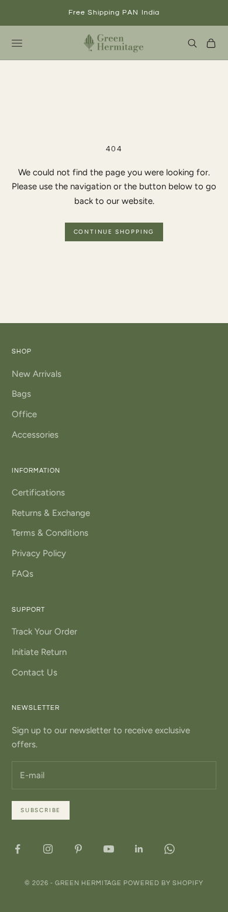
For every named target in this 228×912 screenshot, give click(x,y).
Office (24, 414)
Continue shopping (114, 231)
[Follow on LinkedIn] (139, 849)
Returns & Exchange (51, 513)
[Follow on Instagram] (48, 849)
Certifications (38, 492)
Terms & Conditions (50, 533)
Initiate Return (39, 652)
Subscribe (40, 810)
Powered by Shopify (163, 883)
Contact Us (34, 672)
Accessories (35, 434)
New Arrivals (36, 374)
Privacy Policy (39, 553)
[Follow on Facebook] (17, 849)
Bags (21, 394)
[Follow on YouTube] (109, 849)
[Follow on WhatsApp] (169, 849)
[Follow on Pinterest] (78, 849)
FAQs (22, 573)
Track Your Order (44, 631)
